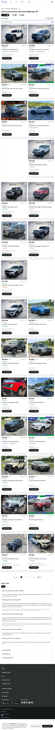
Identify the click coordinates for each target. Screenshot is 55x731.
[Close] (53, 720)
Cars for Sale (7, 8)
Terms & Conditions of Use (6, 709)
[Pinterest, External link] (32, 702)
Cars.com (21, 724)
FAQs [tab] (3, 586)
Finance (29, 2)
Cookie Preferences (5, 717)
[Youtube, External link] (27, 702)
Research (22, 2)
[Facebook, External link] (25, 702)
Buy (11, 2)
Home (2, 8)
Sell (16, 2)
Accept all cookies (47, 726)
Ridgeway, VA (14, 8)
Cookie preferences (35, 726)
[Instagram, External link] (30, 702)
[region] (27, 725)
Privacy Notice (4, 711)
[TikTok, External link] (22, 702)
